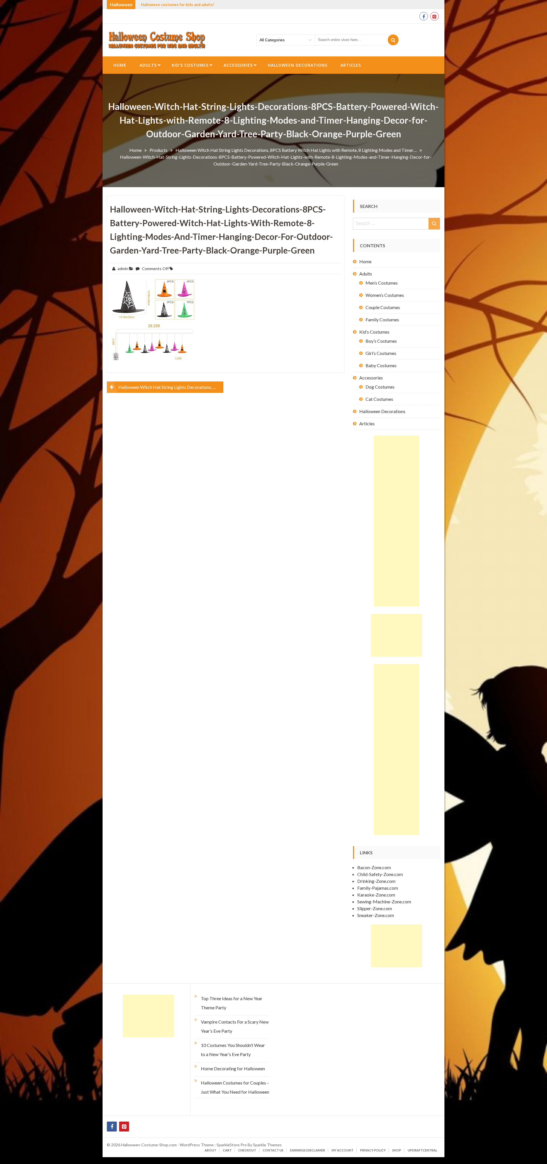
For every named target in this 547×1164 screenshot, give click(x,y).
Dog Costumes (380, 386)
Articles (350, 65)
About (210, 1150)
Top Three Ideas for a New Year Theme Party (231, 1003)
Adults (148, 65)
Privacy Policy (373, 1150)
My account (343, 1150)
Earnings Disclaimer (307, 1150)
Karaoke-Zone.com (376, 894)
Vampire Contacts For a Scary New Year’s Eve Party (235, 1026)
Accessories (238, 65)
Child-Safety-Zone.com (380, 874)
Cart (227, 1150)
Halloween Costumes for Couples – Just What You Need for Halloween (235, 1087)
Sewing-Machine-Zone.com (384, 901)
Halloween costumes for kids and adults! (177, 4)
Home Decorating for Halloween (233, 1068)
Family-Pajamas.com (377, 888)
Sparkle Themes (267, 1144)
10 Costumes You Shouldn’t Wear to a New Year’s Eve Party (233, 1049)
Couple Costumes (383, 307)
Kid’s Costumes (190, 65)
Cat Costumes (379, 399)
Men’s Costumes (382, 282)
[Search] (393, 40)
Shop (396, 1150)
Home (119, 65)
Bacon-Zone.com (374, 867)
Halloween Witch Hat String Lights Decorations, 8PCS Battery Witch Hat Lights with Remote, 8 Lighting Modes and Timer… (170, 387)
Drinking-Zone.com (376, 881)
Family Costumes (382, 319)
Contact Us (273, 1150)
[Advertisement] (396, 521)
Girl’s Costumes (381, 353)
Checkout (247, 1150)
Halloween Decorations (297, 65)
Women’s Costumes (385, 295)
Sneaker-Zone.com (375, 915)
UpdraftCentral (422, 1150)
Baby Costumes (381, 365)
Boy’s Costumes (381, 341)
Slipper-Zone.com (374, 908)
